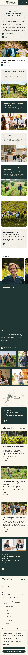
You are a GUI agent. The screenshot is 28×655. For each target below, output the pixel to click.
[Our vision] (14, 214)
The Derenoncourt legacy (8, 606)
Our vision (7, 243)
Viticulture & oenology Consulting (9, 589)
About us (7, 37)
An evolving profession (8, 616)
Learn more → (6, 460)
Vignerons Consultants (10, 598)
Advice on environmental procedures (10, 591)
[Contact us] (20, 2)
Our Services (7, 65)
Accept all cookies (14, 647)
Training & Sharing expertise (8, 592)
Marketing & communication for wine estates (12, 594)
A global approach (9, 33)
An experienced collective (10, 347)
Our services (6, 587)
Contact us (7, 569)
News (16, 600)
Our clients (4, 619)
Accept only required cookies (14, 651)
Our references (6, 623)
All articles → (23, 428)
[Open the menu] (3, 2)
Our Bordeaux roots (7, 604)
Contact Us (17, 602)
